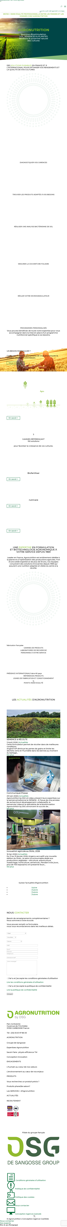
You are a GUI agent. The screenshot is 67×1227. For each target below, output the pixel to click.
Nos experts (5, 1223)
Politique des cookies (20, 1197)
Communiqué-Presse (17, 793)
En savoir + (13, 418)
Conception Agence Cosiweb (24, 1214)
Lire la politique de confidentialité (22, 990)
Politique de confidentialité (23, 1189)
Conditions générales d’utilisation (26, 1180)
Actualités (23, 742)
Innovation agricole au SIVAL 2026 (23, 851)
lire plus (10, 755)
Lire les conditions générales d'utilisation (25, 982)
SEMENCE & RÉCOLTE (17, 739)
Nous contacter (16, 363)
